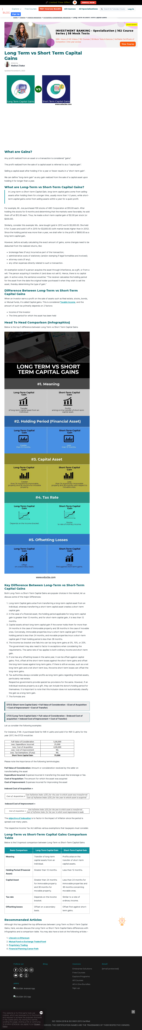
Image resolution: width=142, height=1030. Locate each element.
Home (15, 17)
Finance (22, 17)
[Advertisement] (116, 83)
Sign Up (16, 14)
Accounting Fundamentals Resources (57, 17)
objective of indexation (20, 818)
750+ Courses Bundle (50, 9)
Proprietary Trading (18, 945)
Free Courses (30, 9)
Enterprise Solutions (82, 969)
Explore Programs (81, 976)
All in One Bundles (81, 984)
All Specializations (88, 9)
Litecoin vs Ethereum (19, 938)
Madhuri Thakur (18, 65)
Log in (131, 9)
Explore (15, 9)
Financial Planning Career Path (23, 949)
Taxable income (67, 302)
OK (41, 1013)
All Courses (70, 9)
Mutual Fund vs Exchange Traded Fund (27, 941)
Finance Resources (34, 17)
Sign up (76, 988)
